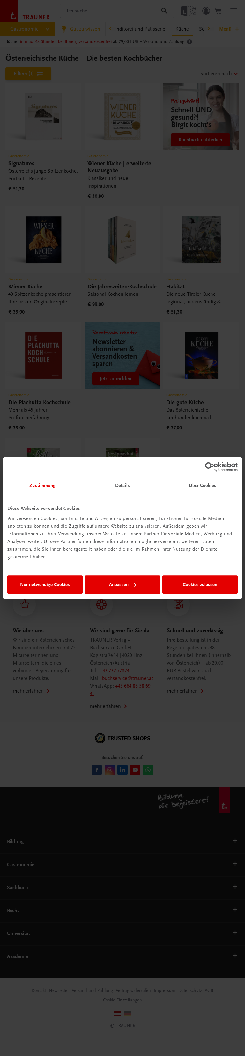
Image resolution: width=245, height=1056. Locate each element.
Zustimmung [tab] (42, 485)
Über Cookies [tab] (202, 485)
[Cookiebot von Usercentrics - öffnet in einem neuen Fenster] (210, 467)
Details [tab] (122, 485)
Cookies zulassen (200, 584)
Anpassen (119, 584)
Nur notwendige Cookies (45, 584)
